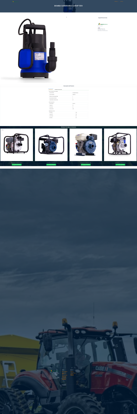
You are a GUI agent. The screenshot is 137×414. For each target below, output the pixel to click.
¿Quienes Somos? (73, 373)
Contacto (121, 1)
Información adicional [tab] (58, 89)
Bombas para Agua (64, 373)
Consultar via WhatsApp (17, 164)
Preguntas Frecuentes (72, 375)
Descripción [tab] (51, 89)
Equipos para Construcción (64, 377)
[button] (66, 17)
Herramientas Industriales (64, 379)
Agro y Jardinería (64, 371)
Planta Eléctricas (64, 375)
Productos (116, 1)
